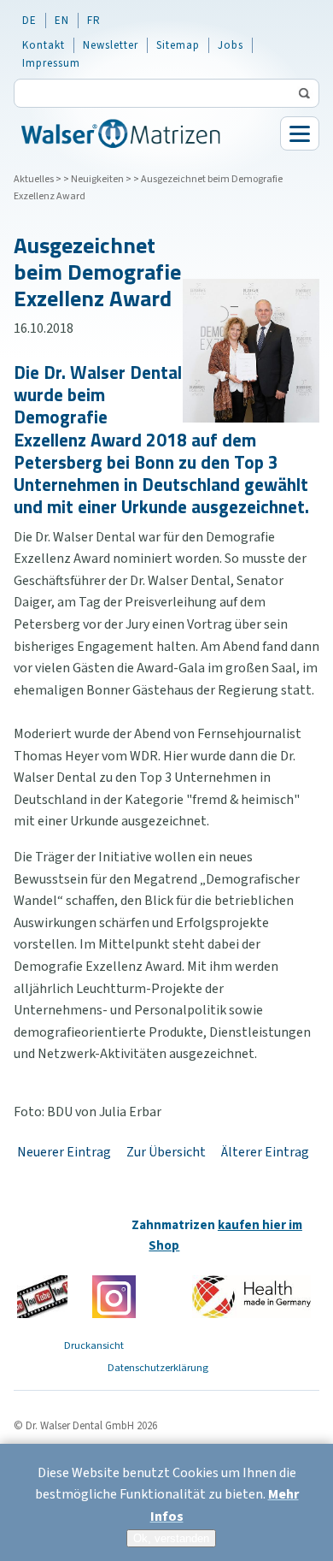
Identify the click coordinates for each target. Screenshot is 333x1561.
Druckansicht (94, 1345)
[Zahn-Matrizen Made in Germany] (251, 1296)
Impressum (51, 63)
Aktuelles (34, 179)
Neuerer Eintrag (64, 1152)
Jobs (230, 45)
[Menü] (299, 133)
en (62, 20)
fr (94, 20)
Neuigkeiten (97, 179)
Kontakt (43, 45)
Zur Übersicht (166, 1152)
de (29, 20)
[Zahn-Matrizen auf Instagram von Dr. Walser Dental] (114, 1296)
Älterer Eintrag (265, 1152)
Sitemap (178, 45)
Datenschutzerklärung (158, 1367)
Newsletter (110, 45)
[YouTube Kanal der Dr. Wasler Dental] (42, 1296)
